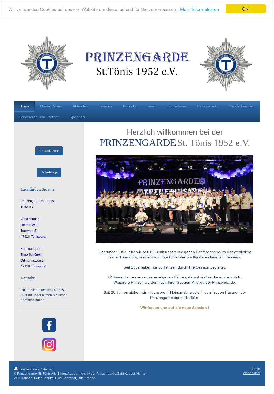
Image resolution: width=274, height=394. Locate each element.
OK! (246, 8)
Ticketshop (49, 172)
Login (256, 369)
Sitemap (47, 369)
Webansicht (251, 373)
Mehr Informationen (199, 9)
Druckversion (29, 369)
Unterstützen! (49, 151)
